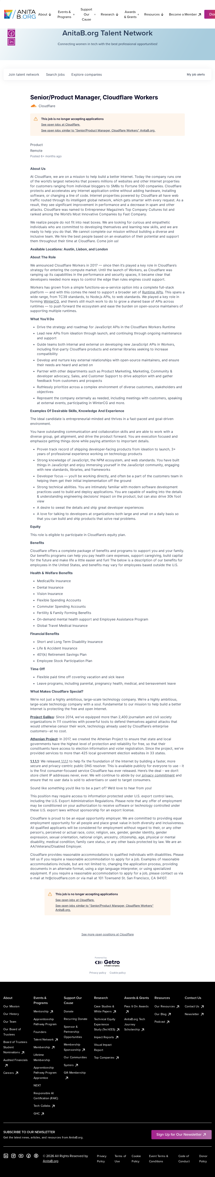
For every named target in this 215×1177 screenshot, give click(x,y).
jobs (55, 74)
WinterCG (51, 301)
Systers (69, 1065)
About (42, 14)
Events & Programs (64, 14)
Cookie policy (118, 972)
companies (86, 74)
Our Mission (11, 1006)
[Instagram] (13, 1155)
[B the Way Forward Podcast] (36, 1155)
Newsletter (192, 1014)
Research (107, 14)
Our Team (9, 1022)
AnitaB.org (50, 1161)
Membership (42, 1047)
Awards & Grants (130, 14)
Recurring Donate (76, 1019)
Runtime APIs (152, 292)
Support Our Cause (86, 14)
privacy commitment (158, 775)
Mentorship (41, 1011)
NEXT (37, 1085)
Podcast (160, 1022)
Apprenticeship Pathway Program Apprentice (45, 1072)
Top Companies (104, 1057)
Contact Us (192, 1006)
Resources (152, 14)
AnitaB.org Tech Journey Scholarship (134, 1024)
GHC (37, 1113)
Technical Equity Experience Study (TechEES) (104, 1024)
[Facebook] (11, 33)
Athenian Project (44, 739)
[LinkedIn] (11, 42)
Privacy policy (97, 972)
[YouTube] (21, 1155)
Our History (11, 1014)
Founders (40, 1032)
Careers (8, 1073)
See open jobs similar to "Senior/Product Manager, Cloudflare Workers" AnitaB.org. (98, 130)
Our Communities (75, 1057)
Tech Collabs (42, 1106)
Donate (68, 1011)
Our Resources (165, 1006)
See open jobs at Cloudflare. (60, 124)
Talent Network (44, 1039)
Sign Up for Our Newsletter (179, 1134)
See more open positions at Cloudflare (107, 934)
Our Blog (160, 1014)
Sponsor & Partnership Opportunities (73, 1032)
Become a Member (183, 14)
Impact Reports (104, 1037)
